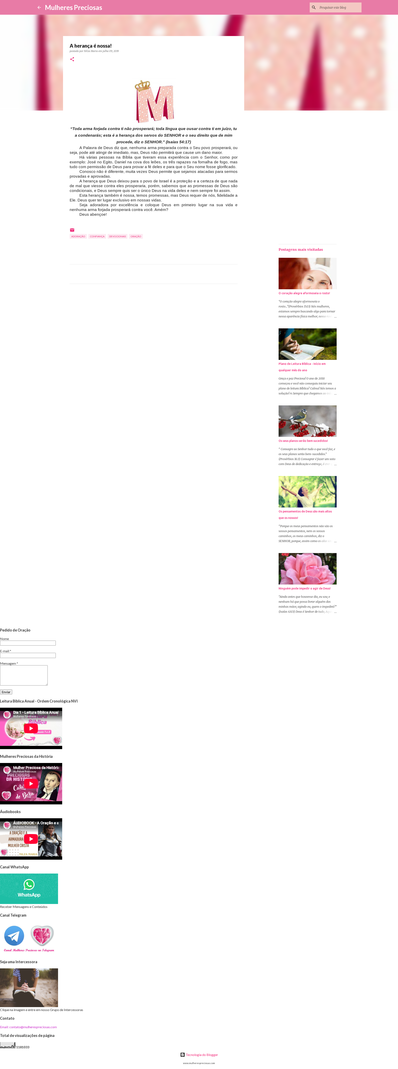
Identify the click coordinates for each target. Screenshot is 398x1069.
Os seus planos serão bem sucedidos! (303, 440)
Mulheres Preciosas (73, 7)
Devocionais (117, 236)
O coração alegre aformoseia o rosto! (304, 293)
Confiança (97, 236)
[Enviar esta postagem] (72, 231)
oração (136, 236)
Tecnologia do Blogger (201, 1055)
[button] (72, 59)
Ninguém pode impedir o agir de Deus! (305, 588)
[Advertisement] (153, 326)
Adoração (78, 236)
